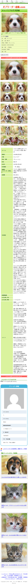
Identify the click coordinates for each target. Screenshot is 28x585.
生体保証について (18, 575)
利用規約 (25, 577)
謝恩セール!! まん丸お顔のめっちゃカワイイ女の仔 (14, 565)
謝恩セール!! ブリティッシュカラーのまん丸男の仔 (14, 506)
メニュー (7, 2)
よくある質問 (10, 575)
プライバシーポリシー (10, 578)
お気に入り (4, 54)
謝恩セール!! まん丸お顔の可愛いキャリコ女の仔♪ (14, 536)
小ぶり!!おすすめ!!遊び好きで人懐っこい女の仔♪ (14, 477)
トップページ (5, 573)
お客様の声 (16, 2)
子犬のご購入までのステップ (15, 573)
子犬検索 (12, 2)
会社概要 (20, 577)
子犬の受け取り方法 (12, 577)
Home (2, 2)
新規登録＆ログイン (22, 2)
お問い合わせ (20, 578)
